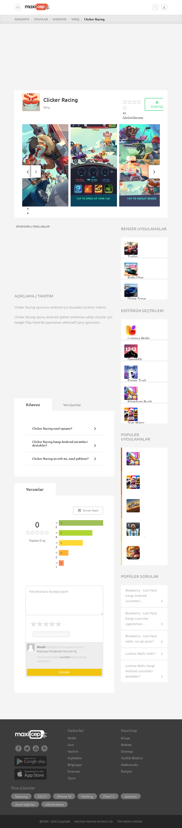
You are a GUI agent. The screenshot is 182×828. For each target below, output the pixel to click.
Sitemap (127, 751)
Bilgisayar (75, 765)
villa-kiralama (54, 804)
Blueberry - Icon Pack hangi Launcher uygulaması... (141, 618)
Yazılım (73, 751)
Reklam (126, 745)
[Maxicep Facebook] (18, 750)
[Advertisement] (91, 55)
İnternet (74, 771)
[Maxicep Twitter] (27, 750)
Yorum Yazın (90, 510)
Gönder (64, 672)
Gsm (71, 745)
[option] (46, 165)
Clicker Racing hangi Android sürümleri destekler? (60, 443)
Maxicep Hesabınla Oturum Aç (57, 651)
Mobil (72, 738)
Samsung (21, 796)
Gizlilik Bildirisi (132, 758)
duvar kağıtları (25, 804)
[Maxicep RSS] (44, 750)
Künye (125, 738)
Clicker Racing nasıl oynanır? (52, 428)
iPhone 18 (64, 796)
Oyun (71, 778)
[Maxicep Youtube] (36, 750)
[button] (27, 171)
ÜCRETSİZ (157, 106)
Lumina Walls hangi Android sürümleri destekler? (140, 671)
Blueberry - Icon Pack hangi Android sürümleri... (141, 595)
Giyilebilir (75, 758)
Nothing (87, 796)
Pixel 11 (109, 796)
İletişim (126, 771)
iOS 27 (42, 796)
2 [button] (36, 171)
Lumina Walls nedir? (140, 653)
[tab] (33, 404)
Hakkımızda (129, 765)
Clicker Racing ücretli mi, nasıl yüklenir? (60, 458)
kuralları (65, 657)
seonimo (131, 796)
